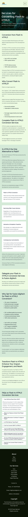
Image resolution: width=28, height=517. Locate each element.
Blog (14, 457)
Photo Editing (14, 474)
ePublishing (14, 476)
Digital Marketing (14, 478)
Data (14, 469)
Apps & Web (14, 472)
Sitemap (14, 460)
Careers (14, 459)
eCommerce (14, 470)
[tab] (14, 404)
